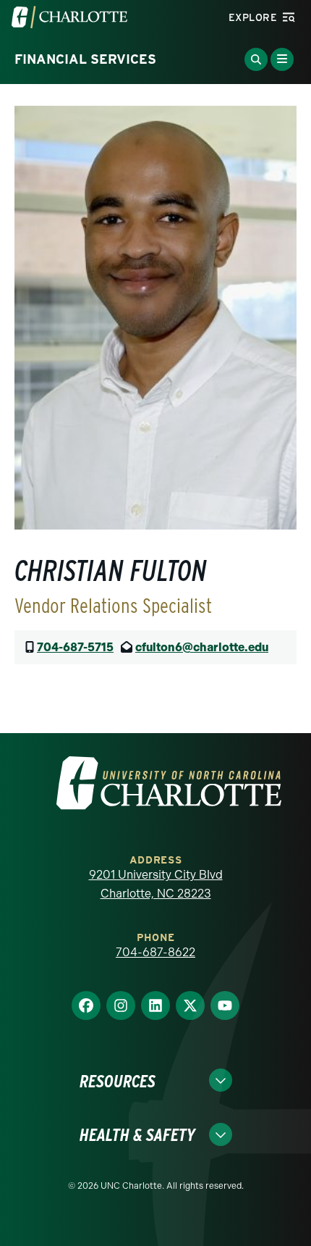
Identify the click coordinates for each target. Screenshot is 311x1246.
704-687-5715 (75, 647)
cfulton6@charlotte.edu (201, 647)
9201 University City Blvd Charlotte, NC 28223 (156, 884)
